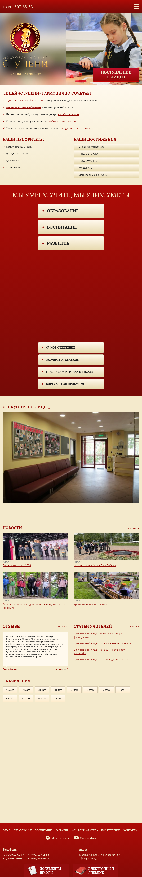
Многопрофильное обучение (23, 107)
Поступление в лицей (116, 74)
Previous (56, 669)
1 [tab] (60, 669)
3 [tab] (65, 669)
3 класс (42, 689)
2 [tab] (62, 669)
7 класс (106, 689)
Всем (58, 698)
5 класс (74, 689)
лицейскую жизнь (68, 114)
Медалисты (86, 167)
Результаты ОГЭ (88, 153)
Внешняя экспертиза (91, 146)
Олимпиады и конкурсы (93, 174)
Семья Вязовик (10, 669)
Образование (63, 210)
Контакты (130, 830)
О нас (6, 830)
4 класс (58, 689)
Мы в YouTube (88, 838)
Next (67, 669)
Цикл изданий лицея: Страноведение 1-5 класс (102, 659)
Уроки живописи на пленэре (91, 604)
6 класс (90, 689)
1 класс (10, 689)
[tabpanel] (35, 651)
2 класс (26, 689)
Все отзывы (63, 626)
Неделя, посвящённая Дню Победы (95, 565)
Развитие (58, 243)
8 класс (122, 689)
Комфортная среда (85, 830)
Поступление (110, 830)
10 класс (26, 698)
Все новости (133, 528)
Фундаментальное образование (25, 100)
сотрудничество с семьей (75, 128)
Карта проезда (90, 858)
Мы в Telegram (60, 838)
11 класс (42, 698)
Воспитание (62, 227)
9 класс (10, 698)
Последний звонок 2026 (17, 565)
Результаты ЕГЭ (88, 160)
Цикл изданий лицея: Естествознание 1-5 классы (103, 643)
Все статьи (134, 626)
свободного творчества (62, 121)
